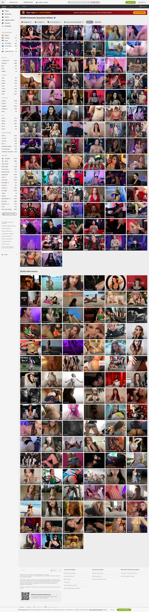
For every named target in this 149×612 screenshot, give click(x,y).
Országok (39, 22)
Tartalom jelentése (6, 228)
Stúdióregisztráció (6, 241)
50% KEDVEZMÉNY (139, 12)
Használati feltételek (7, 236)
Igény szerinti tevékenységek (73, 22)
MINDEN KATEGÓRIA (10, 214)
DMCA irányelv (67, 579)
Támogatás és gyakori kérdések (7, 223)
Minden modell (5, 244)
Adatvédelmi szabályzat (8, 233)
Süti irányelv (67, 582)
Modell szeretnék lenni (7, 238)
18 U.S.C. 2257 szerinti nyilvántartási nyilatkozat (8, 247)
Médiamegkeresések (7, 231)
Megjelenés (27, 22)
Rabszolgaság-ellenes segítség (72, 588)
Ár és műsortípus (54, 22)
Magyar (54, 570)
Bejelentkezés (142, 2)
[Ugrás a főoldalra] (13, 2)
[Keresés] (88, 2)
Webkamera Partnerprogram (99, 579)
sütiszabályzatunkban (96, 609)
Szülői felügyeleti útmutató (70, 585)
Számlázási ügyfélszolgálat (9, 226)
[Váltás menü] (3, 2)
